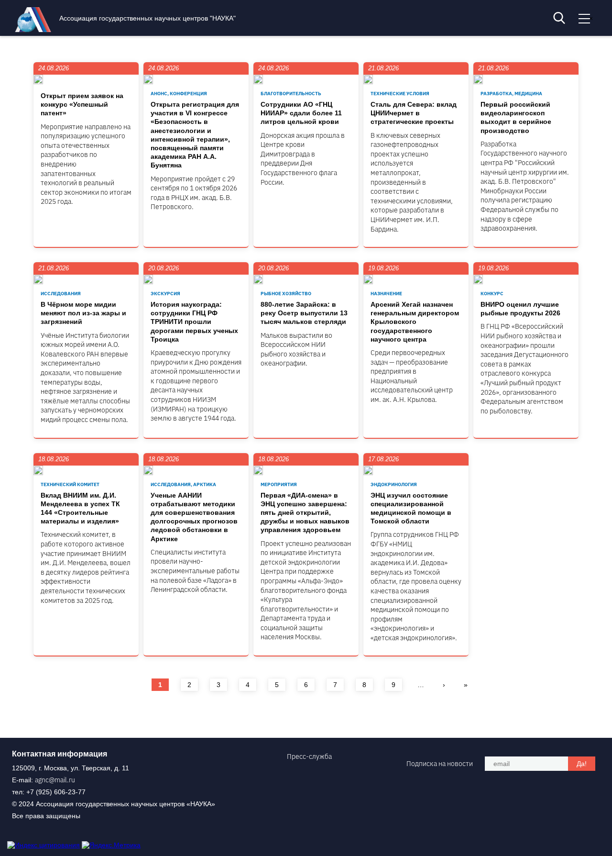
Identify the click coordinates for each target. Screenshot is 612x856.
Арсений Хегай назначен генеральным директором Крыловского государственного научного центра (415, 321)
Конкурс (492, 293)
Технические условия (400, 93)
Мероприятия (279, 484)
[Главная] (35, 29)
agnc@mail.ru (55, 780)
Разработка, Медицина (511, 93)
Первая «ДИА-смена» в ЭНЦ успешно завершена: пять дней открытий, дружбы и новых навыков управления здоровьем (305, 512)
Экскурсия (165, 293)
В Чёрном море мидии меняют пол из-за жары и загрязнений (83, 312)
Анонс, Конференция (179, 93)
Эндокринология (394, 484)
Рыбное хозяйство (286, 293)
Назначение (386, 293)
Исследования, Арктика (183, 484)
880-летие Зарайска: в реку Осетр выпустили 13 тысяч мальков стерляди (304, 312)
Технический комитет (70, 484)
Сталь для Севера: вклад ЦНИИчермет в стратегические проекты (414, 112)
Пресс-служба (309, 756)
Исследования (61, 293)
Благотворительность (291, 93)
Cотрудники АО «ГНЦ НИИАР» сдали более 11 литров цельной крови (301, 112)
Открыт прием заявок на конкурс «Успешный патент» (82, 104)
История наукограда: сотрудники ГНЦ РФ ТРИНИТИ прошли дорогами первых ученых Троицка (194, 321)
